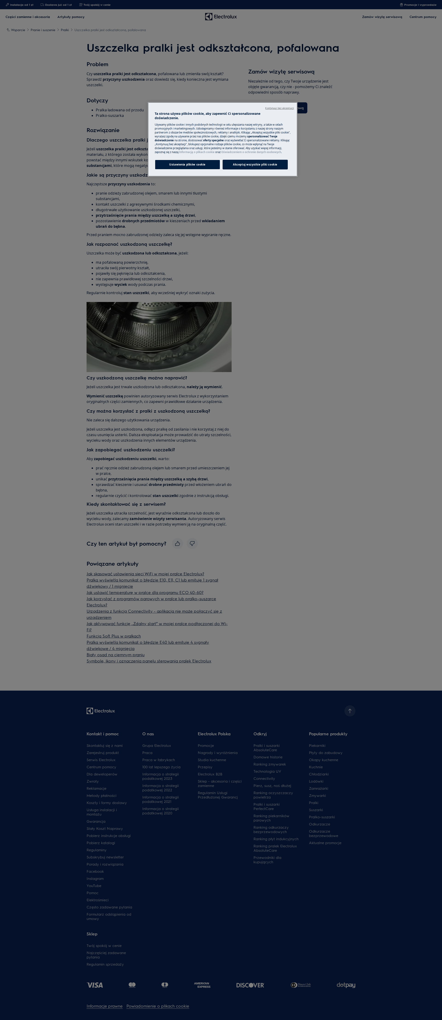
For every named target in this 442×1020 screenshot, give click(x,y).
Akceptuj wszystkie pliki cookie (255, 164)
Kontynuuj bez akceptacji (279, 108)
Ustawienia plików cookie (187, 164)
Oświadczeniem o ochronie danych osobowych (251, 152)
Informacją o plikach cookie (197, 152)
